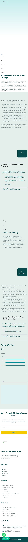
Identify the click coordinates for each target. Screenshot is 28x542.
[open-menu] (26, 3)
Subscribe (14, 432)
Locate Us (6, 538)
